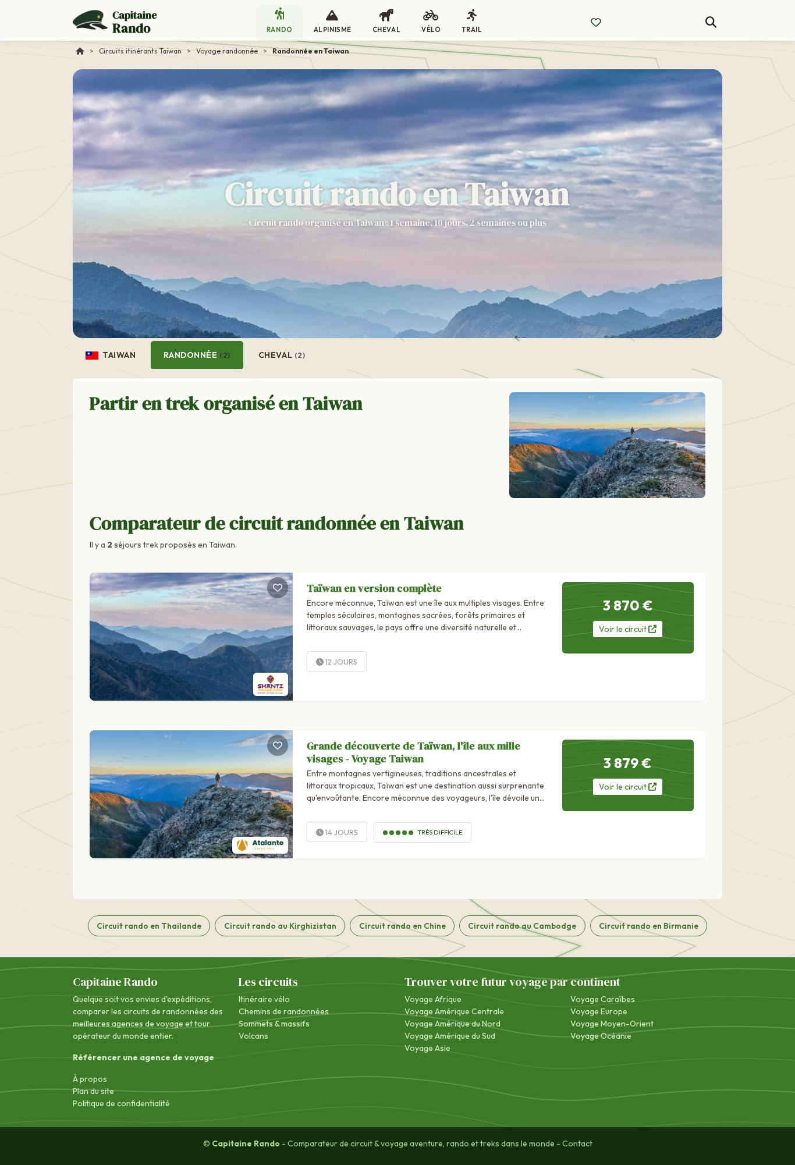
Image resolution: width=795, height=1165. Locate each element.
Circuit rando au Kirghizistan (280, 926)
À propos (90, 1079)
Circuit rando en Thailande (149, 926)
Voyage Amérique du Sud (449, 1036)
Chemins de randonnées (284, 1011)
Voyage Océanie (600, 1036)
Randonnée (197, 355)
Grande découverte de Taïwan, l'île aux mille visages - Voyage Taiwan (413, 752)
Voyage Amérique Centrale (454, 1011)
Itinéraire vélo (264, 999)
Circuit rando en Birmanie (648, 926)
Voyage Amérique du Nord (452, 1023)
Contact (577, 1143)
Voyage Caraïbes (602, 999)
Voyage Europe (598, 1011)
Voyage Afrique (433, 999)
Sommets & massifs (274, 1023)
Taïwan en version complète (374, 588)
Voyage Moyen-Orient (612, 1023)
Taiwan (118, 355)
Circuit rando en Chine (402, 926)
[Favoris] (277, 587)
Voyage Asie (427, 1048)
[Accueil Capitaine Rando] (80, 51)
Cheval (282, 355)
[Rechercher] (711, 22)
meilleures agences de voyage (128, 1023)
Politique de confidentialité (121, 1103)
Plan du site (93, 1091)
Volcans (253, 1036)
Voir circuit (623, 629)
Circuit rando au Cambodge (522, 926)
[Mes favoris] (595, 22)
